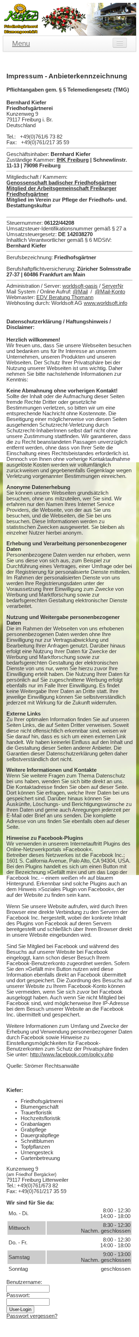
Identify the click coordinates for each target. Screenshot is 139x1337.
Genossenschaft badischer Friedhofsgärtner (61, 183)
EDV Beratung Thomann (64, 297)
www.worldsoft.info (105, 303)
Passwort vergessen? (31, 1316)
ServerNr (112, 286)
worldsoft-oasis (80, 286)
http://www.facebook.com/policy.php (71, 1054)
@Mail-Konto (110, 292)
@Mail (80, 292)
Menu (21, 43)
